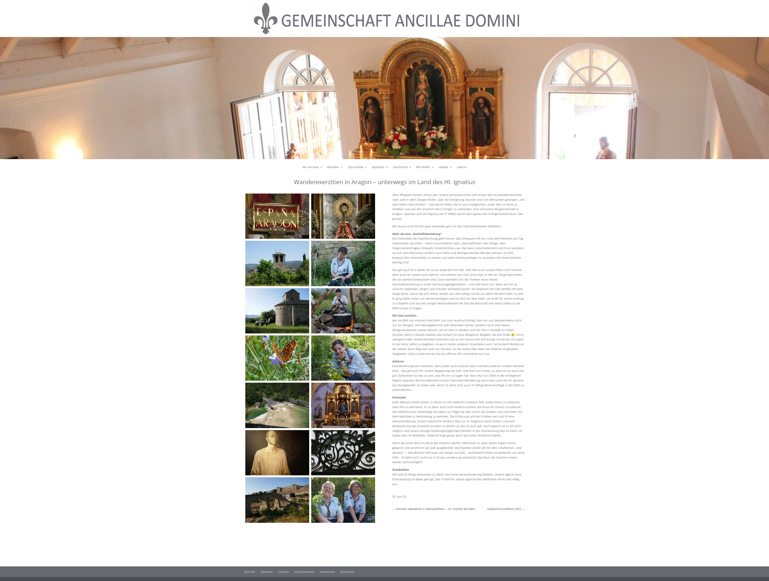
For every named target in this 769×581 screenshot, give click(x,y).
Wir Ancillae (311, 167)
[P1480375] (343, 428)
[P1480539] (343, 475)
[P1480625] (277, 523)
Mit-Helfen (423, 167)
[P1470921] (277, 286)
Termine (283, 572)
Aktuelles (333, 167)
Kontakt (249, 572)
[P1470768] (277, 239)
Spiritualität (355, 167)
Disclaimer (347, 572)
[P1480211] (277, 380)
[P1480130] (277, 333)
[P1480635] (343, 523)
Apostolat (378, 167)
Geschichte (400, 167)
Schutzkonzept (304, 572)
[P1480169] (343, 286)
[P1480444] (277, 475)
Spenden (267, 572)
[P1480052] (343, 333)
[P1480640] (343, 380)
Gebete (443, 167)
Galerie (461, 167)
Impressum (327, 572)
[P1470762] (343, 239)
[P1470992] (277, 428)
